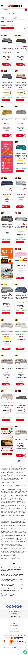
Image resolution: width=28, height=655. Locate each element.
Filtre (8, 27)
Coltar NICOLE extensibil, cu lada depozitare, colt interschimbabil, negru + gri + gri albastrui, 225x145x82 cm (7, 49)
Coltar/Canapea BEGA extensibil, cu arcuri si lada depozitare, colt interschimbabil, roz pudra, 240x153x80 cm (7, 333)
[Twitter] (13, 606)
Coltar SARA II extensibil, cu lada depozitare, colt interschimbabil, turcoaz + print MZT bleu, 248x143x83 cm (21, 156)
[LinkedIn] (15, 606)
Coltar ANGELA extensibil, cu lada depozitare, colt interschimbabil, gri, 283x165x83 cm (21, 227)
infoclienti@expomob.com (15, 616)
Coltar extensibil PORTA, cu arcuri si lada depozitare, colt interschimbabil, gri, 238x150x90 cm (7, 227)
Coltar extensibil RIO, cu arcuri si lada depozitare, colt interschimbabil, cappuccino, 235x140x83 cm (21, 120)
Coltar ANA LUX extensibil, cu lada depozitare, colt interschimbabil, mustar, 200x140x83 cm (7, 120)
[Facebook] (7, 606)
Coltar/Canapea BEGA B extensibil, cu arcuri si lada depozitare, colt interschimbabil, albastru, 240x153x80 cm (21, 298)
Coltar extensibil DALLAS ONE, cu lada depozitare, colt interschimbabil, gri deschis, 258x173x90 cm (7, 298)
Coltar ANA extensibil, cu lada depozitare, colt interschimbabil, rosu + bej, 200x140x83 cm (21, 85)
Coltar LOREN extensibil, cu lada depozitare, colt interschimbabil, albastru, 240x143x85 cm (7, 191)
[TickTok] (18, 606)
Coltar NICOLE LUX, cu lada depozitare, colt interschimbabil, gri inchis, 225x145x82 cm (7, 85)
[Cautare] (26, 9)
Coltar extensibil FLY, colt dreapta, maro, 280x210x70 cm (21, 405)
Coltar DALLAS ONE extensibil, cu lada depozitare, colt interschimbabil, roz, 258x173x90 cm (21, 262)
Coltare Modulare (9, 21)
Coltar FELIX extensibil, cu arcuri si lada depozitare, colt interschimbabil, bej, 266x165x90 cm (7, 369)
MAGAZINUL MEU (13, 623)
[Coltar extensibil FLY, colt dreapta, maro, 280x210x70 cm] (21, 396)
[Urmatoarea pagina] (25, 461)
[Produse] (2, 6)
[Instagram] (20, 606)
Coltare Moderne (9, 17)
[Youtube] (10, 606)
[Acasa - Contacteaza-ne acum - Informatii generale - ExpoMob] (13, 6)
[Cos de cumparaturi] (26, 6)
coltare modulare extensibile (7, 554)
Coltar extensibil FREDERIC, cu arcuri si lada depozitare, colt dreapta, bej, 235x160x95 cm (21, 333)
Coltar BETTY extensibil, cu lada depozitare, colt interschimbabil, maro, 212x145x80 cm (21, 49)
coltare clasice (18, 554)
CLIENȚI (13, 628)
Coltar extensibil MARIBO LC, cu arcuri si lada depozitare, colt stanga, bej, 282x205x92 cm (21, 369)
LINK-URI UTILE (13, 626)
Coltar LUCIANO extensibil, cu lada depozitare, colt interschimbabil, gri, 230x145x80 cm (21, 191)
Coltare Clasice (23, 17)
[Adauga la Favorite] (11, 64)
